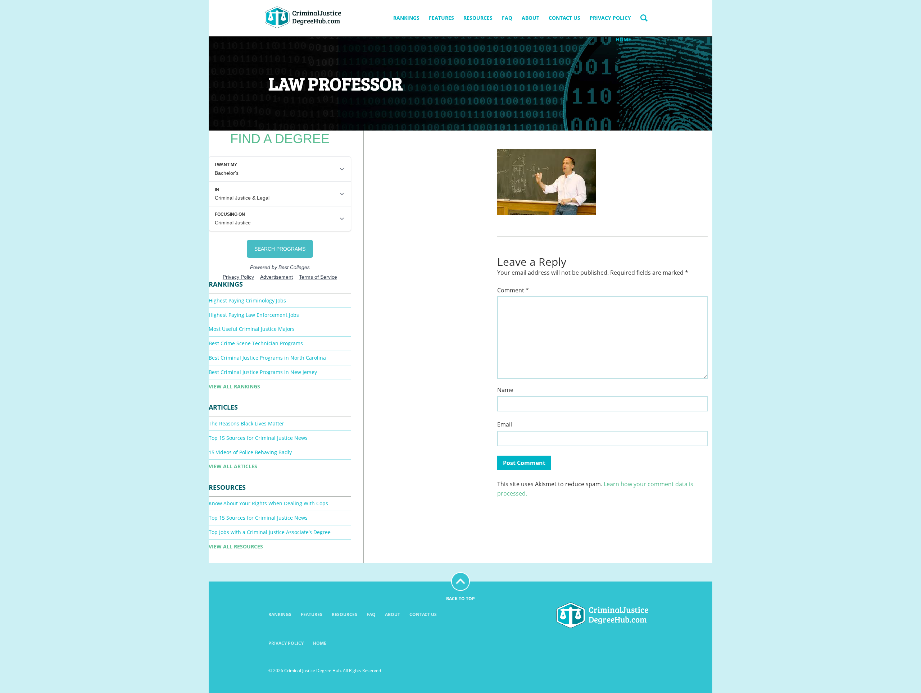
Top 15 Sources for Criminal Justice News (258, 437)
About (530, 17)
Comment (513, 290)
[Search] (644, 18)
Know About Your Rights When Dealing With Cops (268, 503)
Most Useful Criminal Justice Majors (252, 328)
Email (504, 424)
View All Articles (233, 466)
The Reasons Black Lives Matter (246, 423)
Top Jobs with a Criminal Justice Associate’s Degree (270, 532)
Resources (478, 17)
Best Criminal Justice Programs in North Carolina (267, 357)
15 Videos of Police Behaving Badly (250, 452)
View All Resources (236, 546)
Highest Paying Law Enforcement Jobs (254, 314)
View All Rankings (234, 386)
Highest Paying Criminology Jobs (247, 300)
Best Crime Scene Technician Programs (256, 343)
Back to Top (460, 599)
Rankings (406, 17)
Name (505, 390)
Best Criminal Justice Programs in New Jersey (263, 372)
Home (623, 39)
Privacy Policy (610, 17)
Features (441, 17)
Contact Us (564, 17)
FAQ (507, 17)
